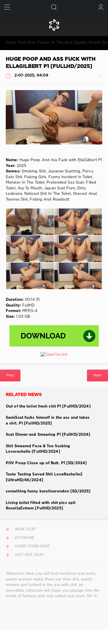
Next (97, 375)
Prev (10, 375)
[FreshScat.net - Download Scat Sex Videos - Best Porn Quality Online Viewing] (54, 25)
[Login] (101, 7)
